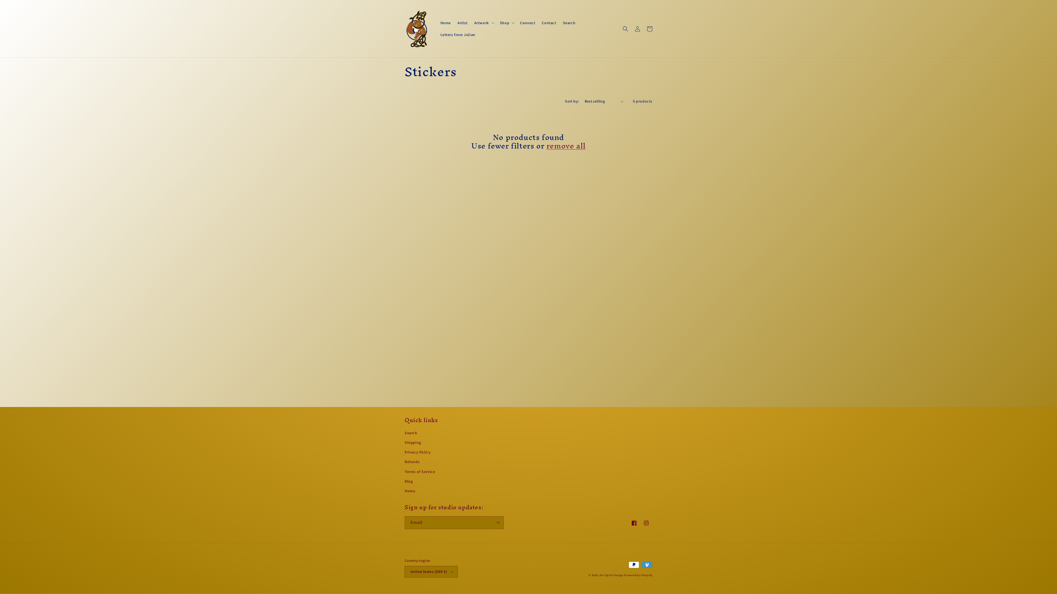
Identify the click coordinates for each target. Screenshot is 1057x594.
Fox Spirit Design (611, 575)
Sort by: (572, 101)
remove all (566, 146)
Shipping (413, 442)
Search (411, 432)
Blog (409, 481)
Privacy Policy (418, 452)
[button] (484, 23)
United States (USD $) (428, 571)
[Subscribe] (497, 522)
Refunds (412, 461)
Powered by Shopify (638, 575)
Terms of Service (420, 471)
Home (410, 490)
